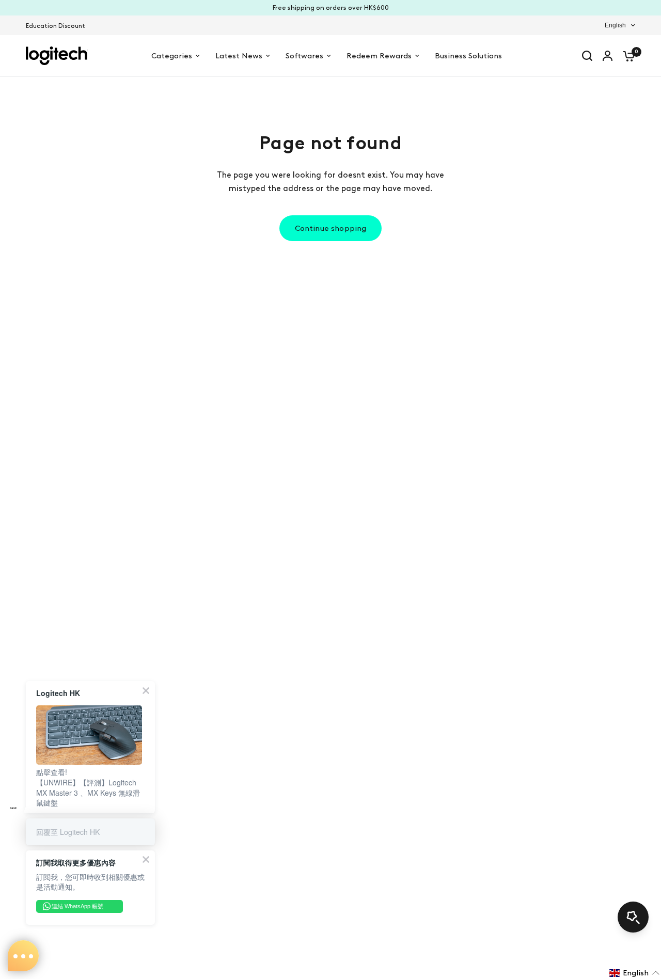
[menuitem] (58, 26)
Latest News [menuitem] (238, 55)
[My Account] (607, 55)
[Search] (587, 55)
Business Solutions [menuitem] (468, 55)
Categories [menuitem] (171, 55)
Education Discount (55, 25)
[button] (634, 973)
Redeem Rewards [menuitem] (379, 55)
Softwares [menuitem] (304, 55)
